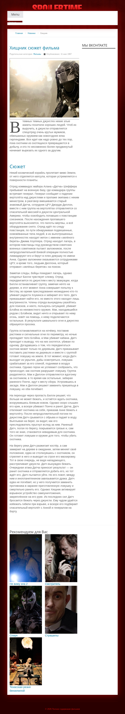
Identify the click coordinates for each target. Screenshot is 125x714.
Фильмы (37, 54)
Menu (15, 14)
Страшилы (52, 635)
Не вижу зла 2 (19, 583)
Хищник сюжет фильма (34, 48)
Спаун (14, 635)
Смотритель (52, 583)
